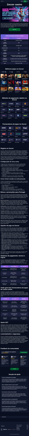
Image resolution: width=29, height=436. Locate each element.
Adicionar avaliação (23, 352)
